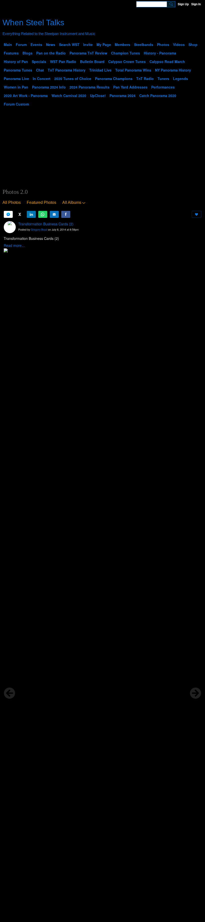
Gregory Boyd (39, 229)
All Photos (11, 202)
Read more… (14, 245)
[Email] (54, 214)
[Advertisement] (102, 151)
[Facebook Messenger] (8, 214)
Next (195, 693)
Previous (9, 693)
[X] (19, 214)
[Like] (196, 214)
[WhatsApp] (42, 214)
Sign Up (183, 4)
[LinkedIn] (31, 214)
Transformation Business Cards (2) (46, 223)
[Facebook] (65, 214)
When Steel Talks (33, 22)
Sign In (196, 4)
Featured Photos (41, 202)
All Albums (71, 202)
